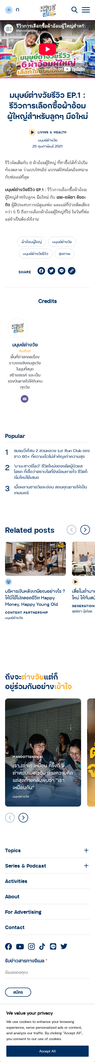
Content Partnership (26, 612)
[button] (85, 530)
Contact (15, 927)
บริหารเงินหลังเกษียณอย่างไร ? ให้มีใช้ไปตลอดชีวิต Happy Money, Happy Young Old (35, 597)
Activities (16, 881)
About (12, 896)
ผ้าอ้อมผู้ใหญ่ (32, 241)
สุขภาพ (64, 253)
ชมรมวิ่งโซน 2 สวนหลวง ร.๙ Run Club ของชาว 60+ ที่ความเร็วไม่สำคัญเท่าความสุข (52, 453)
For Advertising (23, 912)
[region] (47, 1033)
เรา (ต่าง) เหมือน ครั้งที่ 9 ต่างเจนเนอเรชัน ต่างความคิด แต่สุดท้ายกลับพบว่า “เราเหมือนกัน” (43, 776)
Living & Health (52, 132)
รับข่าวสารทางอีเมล (26, 960)
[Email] (24, 399)
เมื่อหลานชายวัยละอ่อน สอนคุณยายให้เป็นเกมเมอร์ (50, 489)
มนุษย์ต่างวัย (62, 241)
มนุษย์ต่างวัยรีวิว (35, 253)
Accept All (47, 1051)
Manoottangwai (28, 756)
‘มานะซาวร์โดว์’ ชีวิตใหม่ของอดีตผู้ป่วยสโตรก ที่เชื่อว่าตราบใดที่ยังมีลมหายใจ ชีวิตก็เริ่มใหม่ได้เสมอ (50, 471)
